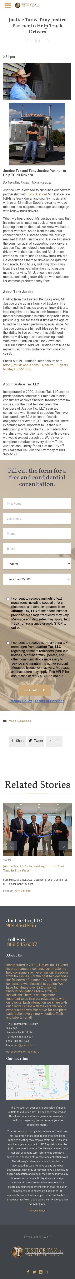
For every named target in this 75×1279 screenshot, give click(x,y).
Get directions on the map (21, 1051)
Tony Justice (36, 194)
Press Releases (19, 721)
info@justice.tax (24, 1045)
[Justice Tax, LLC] (27, 5)
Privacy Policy (21, 701)
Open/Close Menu (8, 5)
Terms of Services (49, 701)
